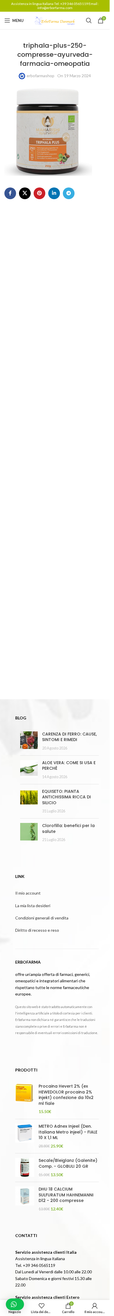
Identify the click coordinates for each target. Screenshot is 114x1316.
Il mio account (28, 892)
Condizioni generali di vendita (41, 917)
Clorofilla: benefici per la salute (68, 828)
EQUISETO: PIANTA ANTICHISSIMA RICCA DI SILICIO (66, 797)
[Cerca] (89, 20)
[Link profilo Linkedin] (54, 193)
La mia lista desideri (32, 905)
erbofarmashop (40, 75)
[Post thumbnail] (29, 741)
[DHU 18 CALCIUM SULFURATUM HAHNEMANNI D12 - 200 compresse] (24, 1199)
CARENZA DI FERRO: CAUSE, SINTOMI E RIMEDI (69, 737)
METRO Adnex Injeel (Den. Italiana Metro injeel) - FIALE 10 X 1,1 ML (68, 1132)
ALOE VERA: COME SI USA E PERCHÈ (69, 765)
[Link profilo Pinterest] (39, 193)
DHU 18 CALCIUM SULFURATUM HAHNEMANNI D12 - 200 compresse (66, 1194)
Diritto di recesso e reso (37, 930)
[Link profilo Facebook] (10, 193)
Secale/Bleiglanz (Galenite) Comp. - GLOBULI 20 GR (68, 1163)
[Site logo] (54, 20)
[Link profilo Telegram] (69, 193)
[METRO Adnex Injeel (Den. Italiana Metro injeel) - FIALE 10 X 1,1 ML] (24, 1136)
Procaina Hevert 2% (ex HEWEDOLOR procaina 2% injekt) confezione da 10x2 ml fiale (66, 1095)
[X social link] (25, 193)
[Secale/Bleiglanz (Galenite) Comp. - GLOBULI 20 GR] (24, 1167)
